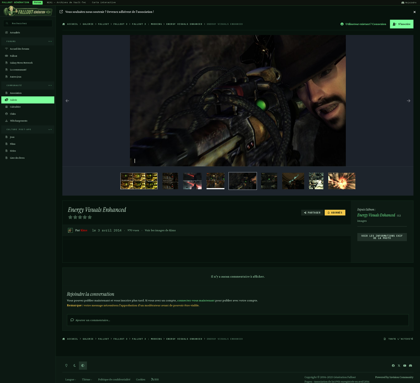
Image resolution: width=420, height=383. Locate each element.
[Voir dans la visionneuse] (238, 100)
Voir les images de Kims (160, 230)
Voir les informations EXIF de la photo (382, 237)
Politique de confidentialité (114, 379)
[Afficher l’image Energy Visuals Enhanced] (139, 181)
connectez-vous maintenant (196, 300)
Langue (70, 379)
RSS (156, 379)
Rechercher (19, 23)
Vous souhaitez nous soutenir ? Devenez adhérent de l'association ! (109, 11)
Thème (86, 379)
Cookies (140, 379)
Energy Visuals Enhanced (376, 215)
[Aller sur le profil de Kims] (70, 230)
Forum (37, 2)
